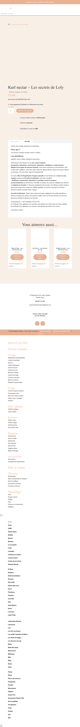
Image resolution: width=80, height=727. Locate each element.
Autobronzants (12, 425)
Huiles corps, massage (15, 398)
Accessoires (15, 456)
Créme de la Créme (14, 561)
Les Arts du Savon (14, 631)
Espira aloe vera (13, 585)
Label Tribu (12, 615)
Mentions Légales (45, 331)
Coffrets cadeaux (13, 409)
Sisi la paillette (13, 701)
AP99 (10, 528)
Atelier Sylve (12, 532)
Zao (9, 714)
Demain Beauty (13, 564)
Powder (10, 685)
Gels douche (12, 436)
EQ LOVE (11, 582)
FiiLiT (10, 589)
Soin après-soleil (13, 427)
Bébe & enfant (16, 467)
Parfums (10, 400)
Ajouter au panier (25, 111)
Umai (10, 708)
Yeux (9, 502)
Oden (10, 667)
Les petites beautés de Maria (17, 634)
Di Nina (10, 569)
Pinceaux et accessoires (15, 504)
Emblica (10, 572)
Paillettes (11, 507)
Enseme (10, 579)
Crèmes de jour (13, 367)
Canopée (11, 551)
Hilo (9, 602)
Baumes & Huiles (13, 372)
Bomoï (10, 538)
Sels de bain (12, 446)
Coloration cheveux (14, 486)
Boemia (10, 541)
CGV (40, 333)
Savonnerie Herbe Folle (16, 698)
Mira (9, 657)
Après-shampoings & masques (17, 478)
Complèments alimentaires (16, 461)
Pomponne (11, 682)
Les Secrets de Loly (14, 641)
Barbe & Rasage (13, 450)
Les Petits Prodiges (14, 637)
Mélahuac (11, 654)
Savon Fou (11, 695)
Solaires (12, 417)
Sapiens (10, 691)
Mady (10, 644)
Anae (10, 525)
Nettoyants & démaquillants (16, 358)
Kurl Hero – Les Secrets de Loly (40, 248)
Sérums (10, 363)
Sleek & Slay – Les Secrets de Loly (17, 248)
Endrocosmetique (14, 576)
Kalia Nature (12, 605)
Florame (11, 595)
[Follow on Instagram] (42, 323)
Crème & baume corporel (16, 391)
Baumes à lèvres (13, 380)
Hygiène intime (12, 448)
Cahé (10, 548)
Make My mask (13, 647)
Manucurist (12, 650)
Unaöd (10, 711)
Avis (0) (27, 141)
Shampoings (12, 476)
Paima (10, 672)
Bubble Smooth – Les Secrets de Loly (63, 248)
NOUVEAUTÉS (18, 343)
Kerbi (10, 608)
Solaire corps (12, 420)
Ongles (10, 499)
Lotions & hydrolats (14, 360)
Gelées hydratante (13, 365)
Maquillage (14, 492)
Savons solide (12, 438)
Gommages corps (13, 393)
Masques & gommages (15, 382)
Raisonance (12, 688)
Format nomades (18, 349)
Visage (12, 355)
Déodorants (11, 441)
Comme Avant (12, 558)
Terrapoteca (12, 704)
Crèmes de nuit (12, 370)
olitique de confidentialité (62, 331)
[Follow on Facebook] (37, 323)
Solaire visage (12, 422)
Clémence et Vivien (14, 554)
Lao (9, 628)
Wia (9, 718)
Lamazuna (11, 624)
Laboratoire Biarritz (14, 621)
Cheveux (13, 473)
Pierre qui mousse (14, 678)
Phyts (10, 675)
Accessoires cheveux (14, 483)
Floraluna (11, 592)
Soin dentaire (12, 443)
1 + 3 (10, 522)
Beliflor (10, 535)
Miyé (9, 660)
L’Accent (11, 612)
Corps (11, 388)
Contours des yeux (14, 377)
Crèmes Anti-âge (13, 375)
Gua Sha (11, 598)
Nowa (10, 664)
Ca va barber (12, 545)
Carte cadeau (12, 411)
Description (15, 141)
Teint (9, 494)
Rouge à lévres (12, 497)
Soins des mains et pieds (15, 396)
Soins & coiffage (13, 481)
